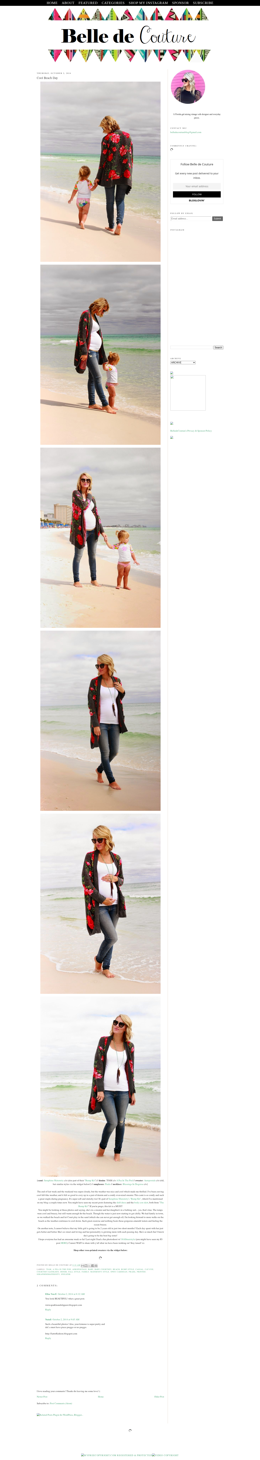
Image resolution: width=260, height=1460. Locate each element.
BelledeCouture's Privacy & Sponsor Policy (191, 430)
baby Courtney (103, 1269)
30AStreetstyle (128, 1239)
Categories (113, 3)
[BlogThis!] (86, 1265)
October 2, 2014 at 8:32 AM (71, 1294)
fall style (74, 1271)
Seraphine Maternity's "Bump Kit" (125, 1198)
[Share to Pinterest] (96, 1265)
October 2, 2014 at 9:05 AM (66, 1319)
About (68, 3)
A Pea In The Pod (124, 1180)
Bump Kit (90, 1180)
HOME (52, 3)
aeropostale (79, 1269)
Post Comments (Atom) (61, 1403)
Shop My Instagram (148, 3)
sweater (66, 1274)
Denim (63, 1271)
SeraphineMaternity (48, 1274)
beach (116, 1269)
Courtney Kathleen (48, 1271)
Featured (88, 3)
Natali (48, 1319)
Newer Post (42, 1396)
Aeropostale (150, 1180)
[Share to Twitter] (89, 1265)
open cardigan (119, 1271)
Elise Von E (51, 1294)
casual (139, 1269)
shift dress (121, 1202)
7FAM (48, 1269)
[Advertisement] (196, 315)
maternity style (99, 1271)
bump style (127, 1269)
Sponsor (180, 3)
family (85, 1271)
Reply (48, 1309)
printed (141, 1271)
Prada (107, 1184)
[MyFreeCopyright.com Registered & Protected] (116, 1455)
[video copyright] (165, 1455)
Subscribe (203, 3)
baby (90, 1269)
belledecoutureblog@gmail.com (185, 132)
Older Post (159, 1396)
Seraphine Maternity (54, 1180)
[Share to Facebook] (92, 1265)
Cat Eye (149, 1269)
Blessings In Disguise (133, 1184)
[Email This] (82, 1265)
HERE (64, 1242)
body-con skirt (141, 1202)
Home (101, 1396)
